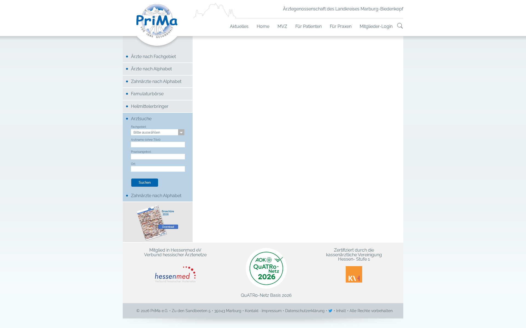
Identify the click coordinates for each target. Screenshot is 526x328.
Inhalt (341, 311)
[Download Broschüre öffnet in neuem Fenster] (158, 222)
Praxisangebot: (141, 152)
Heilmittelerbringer (149, 106)
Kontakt (252, 311)
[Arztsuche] (400, 26)
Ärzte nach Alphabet (151, 68)
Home (263, 26)
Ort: (133, 164)
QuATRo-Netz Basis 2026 (266, 295)
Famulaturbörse (147, 93)
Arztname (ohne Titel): (146, 140)
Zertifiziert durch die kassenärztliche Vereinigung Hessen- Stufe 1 (354, 255)
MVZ (282, 26)
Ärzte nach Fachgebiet (153, 56)
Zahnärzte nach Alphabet (156, 81)
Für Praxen (340, 26)
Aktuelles (239, 26)
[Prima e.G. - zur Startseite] (158, 26)
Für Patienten (308, 26)
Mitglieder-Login (376, 26)
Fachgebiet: (139, 127)
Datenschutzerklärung (305, 311)
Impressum (272, 311)
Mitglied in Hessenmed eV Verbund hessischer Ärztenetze (175, 252)
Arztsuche (141, 118)
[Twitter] (331, 311)
